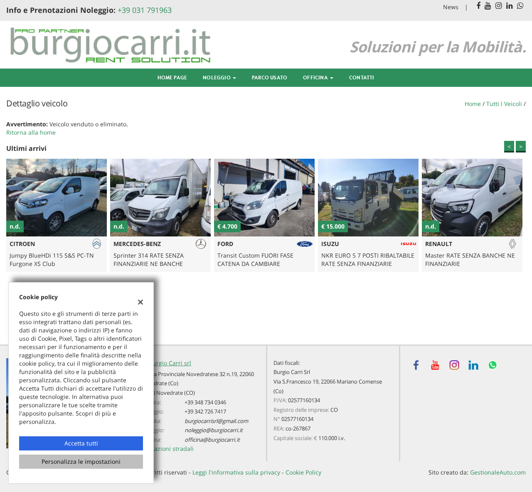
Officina (316, 77)
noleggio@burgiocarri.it (214, 430)
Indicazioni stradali (167, 449)
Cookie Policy (303, 472)
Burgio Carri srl (170, 363)
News (450, 7)
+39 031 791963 (145, 10)
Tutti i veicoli (504, 104)
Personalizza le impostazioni (81, 461)
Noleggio (217, 77)
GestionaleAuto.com (498, 472)
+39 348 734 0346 (205, 402)
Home (473, 104)
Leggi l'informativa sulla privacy (236, 472)
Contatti (361, 77)
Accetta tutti (81, 443)
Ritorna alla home (31, 132)
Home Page (172, 77)
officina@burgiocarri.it (212, 439)
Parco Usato (269, 77)
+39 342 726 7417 (205, 411)
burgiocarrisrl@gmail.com (216, 421)
